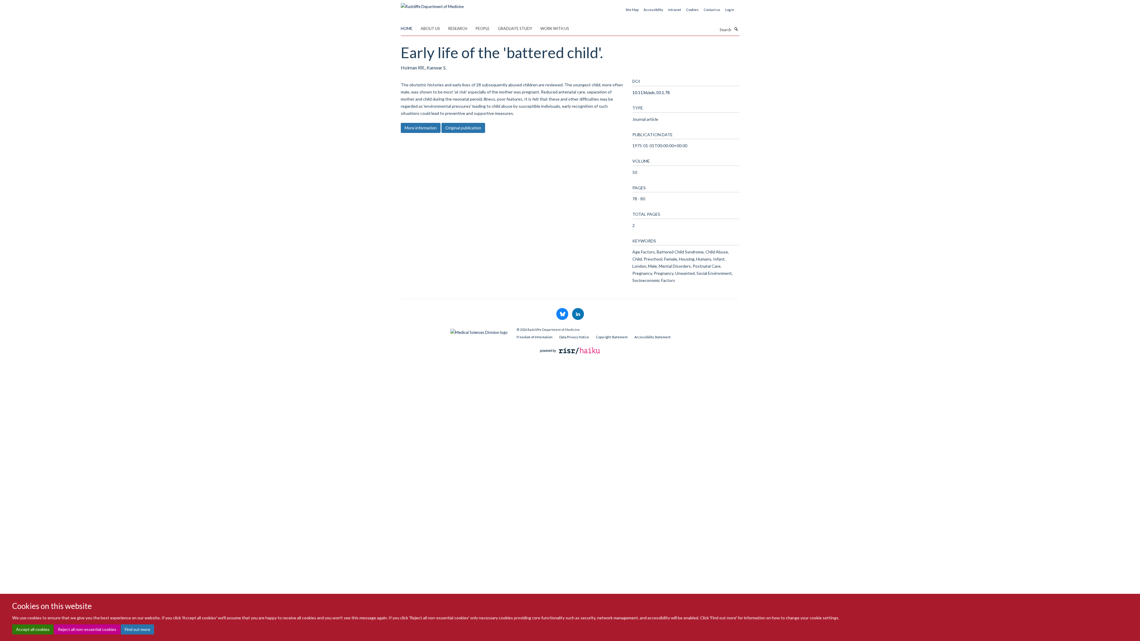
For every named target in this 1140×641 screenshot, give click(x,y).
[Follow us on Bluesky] (562, 314)
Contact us (712, 10)
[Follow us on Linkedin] (578, 314)
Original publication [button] (463, 127)
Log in (729, 10)
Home (406, 28)
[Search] (736, 29)
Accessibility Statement (652, 337)
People (483, 28)
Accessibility (653, 10)
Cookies (692, 10)
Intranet (674, 10)
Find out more (137, 629)
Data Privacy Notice (574, 337)
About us (430, 28)
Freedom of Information (534, 337)
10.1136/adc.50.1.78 (651, 92)
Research (457, 28)
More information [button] (421, 127)
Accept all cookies (33, 629)
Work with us (554, 28)
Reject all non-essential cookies (87, 629)
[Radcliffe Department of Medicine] (432, 4)
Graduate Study (515, 28)
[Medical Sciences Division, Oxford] (454, 331)
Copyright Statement (612, 337)
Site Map (632, 10)
